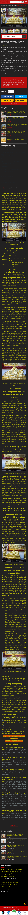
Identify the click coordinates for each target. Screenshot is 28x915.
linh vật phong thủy (15, 678)
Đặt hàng (14, 104)
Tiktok (3, 914)
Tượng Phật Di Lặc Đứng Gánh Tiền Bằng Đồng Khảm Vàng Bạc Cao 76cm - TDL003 (17, 112)
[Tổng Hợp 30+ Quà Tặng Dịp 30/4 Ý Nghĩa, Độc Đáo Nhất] (3, 841)
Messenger (19, 914)
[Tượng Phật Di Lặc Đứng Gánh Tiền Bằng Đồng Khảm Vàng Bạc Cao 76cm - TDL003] (3, 113)
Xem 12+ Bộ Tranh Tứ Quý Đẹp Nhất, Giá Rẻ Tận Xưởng (16, 846)
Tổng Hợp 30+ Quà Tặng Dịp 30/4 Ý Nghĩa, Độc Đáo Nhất (16, 840)
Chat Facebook (7, 96)
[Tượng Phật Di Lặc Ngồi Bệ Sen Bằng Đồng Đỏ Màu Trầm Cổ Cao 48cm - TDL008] (3, 133)
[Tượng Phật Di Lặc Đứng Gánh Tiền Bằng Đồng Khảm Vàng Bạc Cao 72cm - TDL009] (3, 119)
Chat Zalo (8, 914)
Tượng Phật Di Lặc (21, 5)
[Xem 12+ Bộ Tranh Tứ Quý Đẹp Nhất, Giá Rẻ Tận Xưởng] (3, 846)
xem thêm (13, 825)
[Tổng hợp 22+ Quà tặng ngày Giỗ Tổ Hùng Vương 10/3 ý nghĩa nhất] (3, 835)
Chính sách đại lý (6, 886)
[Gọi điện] (14, 911)
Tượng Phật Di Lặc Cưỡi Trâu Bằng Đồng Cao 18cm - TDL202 (17, 125)
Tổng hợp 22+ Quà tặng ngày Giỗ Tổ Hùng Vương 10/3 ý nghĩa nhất (16, 835)
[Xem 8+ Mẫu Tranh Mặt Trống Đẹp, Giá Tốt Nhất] (3, 852)
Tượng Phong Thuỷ (11, 5)
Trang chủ (3, 5)
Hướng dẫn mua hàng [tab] (12, 188)
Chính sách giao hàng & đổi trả (9, 884)
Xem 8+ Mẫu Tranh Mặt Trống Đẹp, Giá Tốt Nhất (16, 851)
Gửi (24, 36)
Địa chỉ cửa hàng (6, 889)
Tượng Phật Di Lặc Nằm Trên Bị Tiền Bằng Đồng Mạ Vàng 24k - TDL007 (16, 138)
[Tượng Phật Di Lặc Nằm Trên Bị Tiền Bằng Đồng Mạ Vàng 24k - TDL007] (3, 140)
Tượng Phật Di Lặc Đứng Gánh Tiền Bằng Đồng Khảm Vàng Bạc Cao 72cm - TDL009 (17, 119)
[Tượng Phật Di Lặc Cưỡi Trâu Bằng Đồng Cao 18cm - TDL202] (3, 126)
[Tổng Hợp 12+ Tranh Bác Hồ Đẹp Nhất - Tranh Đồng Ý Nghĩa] (3, 858)
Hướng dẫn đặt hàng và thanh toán (10, 882)
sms (25, 914)
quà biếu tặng (14, 680)
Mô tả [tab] (3, 188)
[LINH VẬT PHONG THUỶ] (5, 2)
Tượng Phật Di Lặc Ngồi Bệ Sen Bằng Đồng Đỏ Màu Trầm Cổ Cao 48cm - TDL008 (16, 132)
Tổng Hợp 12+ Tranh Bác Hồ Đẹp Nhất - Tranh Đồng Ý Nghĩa (17, 857)
